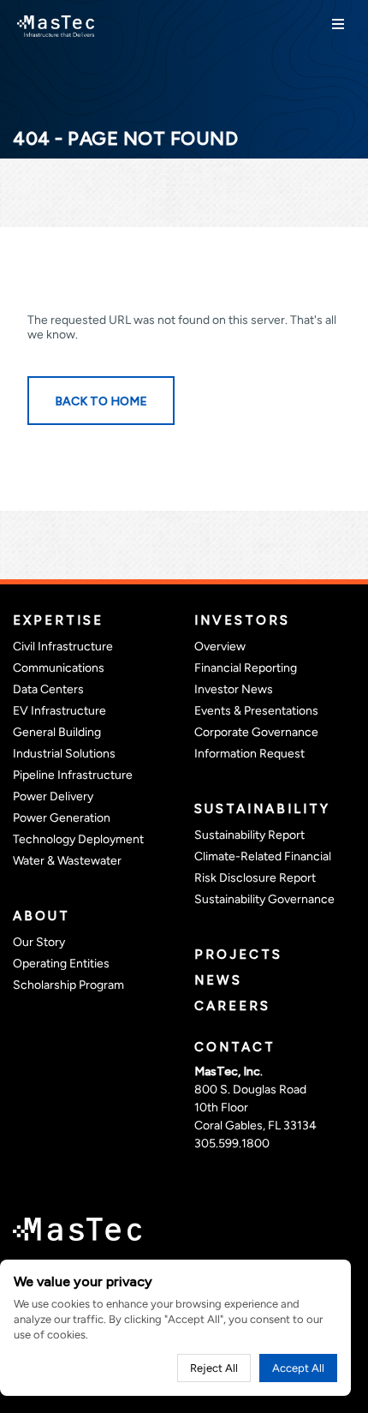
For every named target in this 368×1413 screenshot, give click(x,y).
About (41, 916)
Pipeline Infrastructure (73, 775)
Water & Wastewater (67, 860)
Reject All (214, 1368)
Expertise (58, 620)
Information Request (249, 753)
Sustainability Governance (264, 899)
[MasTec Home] (55, 25)
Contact (235, 1047)
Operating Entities (61, 963)
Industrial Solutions (64, 753)
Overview (220, 646)
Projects (238, 954)
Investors (242, 620)
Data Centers (48, 689)
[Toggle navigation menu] (338, 24)
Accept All (298, 1368)
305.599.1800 (232, 1143)
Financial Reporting (245, 668)
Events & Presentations (256, 711)
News (218, 980)
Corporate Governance (256, 732)
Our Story (39, 942)
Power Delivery (53, 796)
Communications (58, 668)
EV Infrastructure (59, 711)
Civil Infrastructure (63, 646)
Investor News (233, 689)
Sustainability (262, 809)
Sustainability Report (249, 835)
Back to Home (101, 401)
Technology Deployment (78, 839)
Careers (232, 1006)
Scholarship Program (68, 985)
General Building (57, 732)
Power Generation (61, 818)
